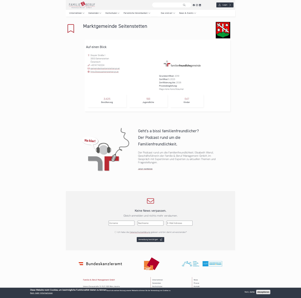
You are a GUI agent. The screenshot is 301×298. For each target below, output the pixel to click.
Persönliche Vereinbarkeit (136, 13)
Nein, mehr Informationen (41, 293)
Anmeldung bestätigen (148, 239)
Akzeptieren (263, 292)
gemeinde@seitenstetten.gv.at (105, 68)
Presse (196, 283)
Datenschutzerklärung (140, 232)
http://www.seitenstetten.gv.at (105, 71)
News (196, 280)
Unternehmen (75, 13)
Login (224, 5)
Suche (185, 4)
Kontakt (197, 286)
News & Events (186, 13)
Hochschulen (111, 13)
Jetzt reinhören (145, 169)
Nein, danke (250, 292)
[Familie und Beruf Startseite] (108, 5)
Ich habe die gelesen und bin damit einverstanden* (152, 232)
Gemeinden (93, 13)
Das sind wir (166, 13)
